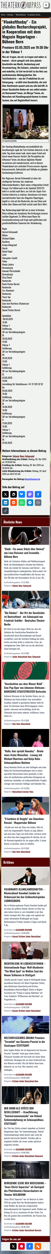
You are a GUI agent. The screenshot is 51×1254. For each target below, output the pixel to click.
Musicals (38, 1230)
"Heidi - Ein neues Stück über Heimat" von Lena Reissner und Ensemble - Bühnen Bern (24, 553)
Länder (14, 656)
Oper (14, 723)
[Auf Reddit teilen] (13, 502)
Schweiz (16, 456)
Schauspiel (29, 456)
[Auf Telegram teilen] (30, 502)
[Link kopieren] (5, 510)
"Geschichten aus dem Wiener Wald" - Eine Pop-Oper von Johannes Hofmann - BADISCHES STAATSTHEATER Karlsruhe (25, 687)
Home (3, 14)
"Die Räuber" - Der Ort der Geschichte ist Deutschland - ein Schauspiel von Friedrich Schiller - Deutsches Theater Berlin (24, 618)
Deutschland (22, 656)
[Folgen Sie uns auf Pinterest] (21, 1246)
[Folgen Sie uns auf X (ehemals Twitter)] (13, 1246)
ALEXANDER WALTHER (24, 929)
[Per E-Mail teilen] (38, 502)
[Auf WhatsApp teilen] (21, 502)
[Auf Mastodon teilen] (30, 494)
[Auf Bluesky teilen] (21, 494)
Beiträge (10, 14)
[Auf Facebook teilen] (38, 494)
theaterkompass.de (32, 479)
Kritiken (22, 936)
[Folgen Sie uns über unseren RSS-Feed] (38, 1246)
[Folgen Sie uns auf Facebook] (29, 1246)
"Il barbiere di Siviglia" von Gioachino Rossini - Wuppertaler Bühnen (24, 821)
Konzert (15, 936)
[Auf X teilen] (5, 494)
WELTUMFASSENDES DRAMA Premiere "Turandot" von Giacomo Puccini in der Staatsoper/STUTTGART (24, 1041)
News (22, 456)
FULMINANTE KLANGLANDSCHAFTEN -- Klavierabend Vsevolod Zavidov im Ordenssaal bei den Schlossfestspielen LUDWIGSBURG (24, 895)
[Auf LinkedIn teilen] (5, 502)
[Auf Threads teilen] (13, 494)
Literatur (25, 791)
